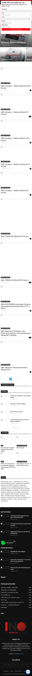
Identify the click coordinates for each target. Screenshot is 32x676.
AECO (10, 481)
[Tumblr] (18, 665)
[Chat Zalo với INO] (28, 672)
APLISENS (6, 483)
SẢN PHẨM (4, 607)
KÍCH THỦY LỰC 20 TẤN (16, 411)
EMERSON (4, 488)
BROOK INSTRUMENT (7, 485)
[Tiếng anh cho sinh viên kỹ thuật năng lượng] (5, 570)
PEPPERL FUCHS (9, 495)
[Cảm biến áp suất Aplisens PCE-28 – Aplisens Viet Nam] (5, 422)
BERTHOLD (27, 483)
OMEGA (22, 494)
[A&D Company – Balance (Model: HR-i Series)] (16, 128)
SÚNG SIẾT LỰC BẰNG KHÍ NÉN (9, 592)
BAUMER (18, 483)
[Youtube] (27, 665)
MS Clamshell (20, 447)
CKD (8, 487)
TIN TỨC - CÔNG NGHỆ (22, 445)
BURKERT (16, 485)
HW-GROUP (23, 490)
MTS (27, 492)
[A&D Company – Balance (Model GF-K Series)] (16, 154)
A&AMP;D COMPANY (5, 40)
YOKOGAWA (4, 501)
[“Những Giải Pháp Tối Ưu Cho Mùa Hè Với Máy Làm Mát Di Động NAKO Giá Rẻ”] (5, 534)
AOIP (2, 461)
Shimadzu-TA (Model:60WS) (18, 403)
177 (30, 282)
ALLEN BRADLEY (17, 481)
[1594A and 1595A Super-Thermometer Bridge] (5, 398)
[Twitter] (22, 665)
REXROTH (3, 497)
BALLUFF (12, 483)
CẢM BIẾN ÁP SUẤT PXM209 (17, 551)
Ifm (2, 445)
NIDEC (2, 494)
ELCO (25, 487)
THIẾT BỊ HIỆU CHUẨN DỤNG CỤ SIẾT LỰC (12, 602)
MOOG (23, 492)
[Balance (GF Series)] (13, 60)
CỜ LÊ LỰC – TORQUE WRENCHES (10, 605)
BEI (22, 483)
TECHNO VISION (22, 499)
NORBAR (3, 481)
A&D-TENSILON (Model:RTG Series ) (15, 280)
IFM (28, 490)
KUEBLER (3, 492)
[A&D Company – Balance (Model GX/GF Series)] (16, 75)
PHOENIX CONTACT (20, 495)
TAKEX (15, 499)
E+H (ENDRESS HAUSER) (16, 487)
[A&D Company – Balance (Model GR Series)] (16, 180)
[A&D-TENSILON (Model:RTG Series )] (16, 260)
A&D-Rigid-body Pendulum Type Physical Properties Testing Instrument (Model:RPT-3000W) (16, 333)
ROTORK (17, 497)
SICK (29, 497)
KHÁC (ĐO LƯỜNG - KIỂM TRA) (9, 587)
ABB (7, 481)
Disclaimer (6, 671)
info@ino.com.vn (19, 653)
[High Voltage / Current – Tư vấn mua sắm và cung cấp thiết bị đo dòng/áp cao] (24, 457)
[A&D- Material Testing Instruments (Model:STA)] (16, 353)
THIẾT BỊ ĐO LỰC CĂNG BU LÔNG (10, 597)
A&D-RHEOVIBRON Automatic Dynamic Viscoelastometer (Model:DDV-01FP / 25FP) (16, 306)
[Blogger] (5, 665)
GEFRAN (27, 488)
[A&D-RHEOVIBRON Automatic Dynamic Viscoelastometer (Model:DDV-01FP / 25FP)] (16, 294)
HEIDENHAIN (8, 490)
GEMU (2, 490)
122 (30, 337)
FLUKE (9, 488)
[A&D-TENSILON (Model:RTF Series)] (16, 216)
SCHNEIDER (24, 497)
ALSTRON (25, 481)
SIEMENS (3, 499)
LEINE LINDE (10, 492)
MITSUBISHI (17, 492)
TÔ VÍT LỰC (4, 600)
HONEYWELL (16, 490)
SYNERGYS (10, 499)
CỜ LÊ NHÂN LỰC (5, 595)
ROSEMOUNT (10, 497)
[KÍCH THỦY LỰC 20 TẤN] (5, 414)
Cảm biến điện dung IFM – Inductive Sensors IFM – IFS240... (8, 449)
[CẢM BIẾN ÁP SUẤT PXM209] (5, 554)
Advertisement (18, 671)
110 (30, 116)
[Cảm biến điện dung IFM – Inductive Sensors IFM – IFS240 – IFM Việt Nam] (8, 441)
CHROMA (3, 487)
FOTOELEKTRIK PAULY (18, 488)
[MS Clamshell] (24, 441)
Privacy (11, 671)
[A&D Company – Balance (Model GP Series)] (16, 102)
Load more (15, 427)
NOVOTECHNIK (15, 494)
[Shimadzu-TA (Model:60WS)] (5, 406)
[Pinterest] (13, 665)
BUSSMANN (22, 485)
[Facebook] (9, 665)
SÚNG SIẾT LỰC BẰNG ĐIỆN (8, 590)
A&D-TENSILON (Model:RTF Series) (14, 236)
